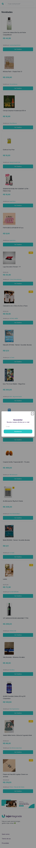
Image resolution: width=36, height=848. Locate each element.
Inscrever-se (18, 431)
